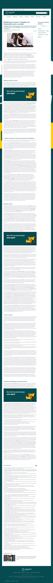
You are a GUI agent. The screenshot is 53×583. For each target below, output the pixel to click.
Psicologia (21, 16)
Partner (23, 9)
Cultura (35, 572)
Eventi (20, 9)
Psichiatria (32, 16)
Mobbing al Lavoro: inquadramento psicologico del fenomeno (18, 59)
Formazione (44, 16)
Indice (10, 9)
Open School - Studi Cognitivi (42, 32)
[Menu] (4, 9)
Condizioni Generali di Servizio (25, 577)
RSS (34, 577)
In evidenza (13, 9)
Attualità (38, 572)
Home (7, 9)
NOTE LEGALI (19, 577)
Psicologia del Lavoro (41, 34)
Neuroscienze (38, 16)
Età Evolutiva (9, 16)
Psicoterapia (27, 16)
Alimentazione (15, 16)
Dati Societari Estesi (31, 577)
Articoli (17, 9)
